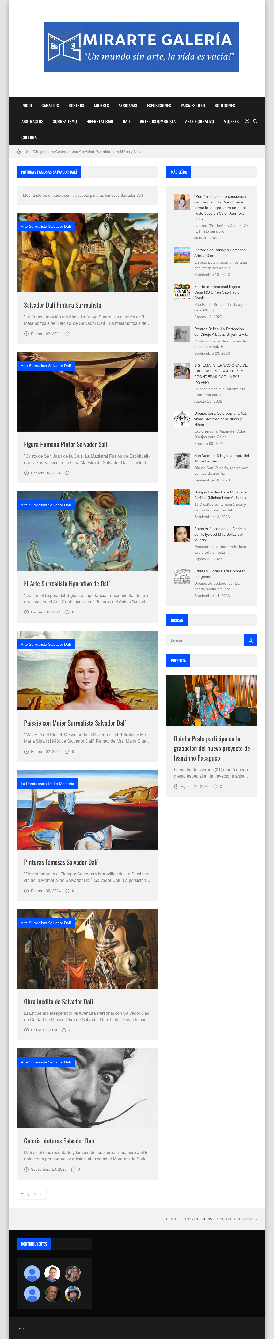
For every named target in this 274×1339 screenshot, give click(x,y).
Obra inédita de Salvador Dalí (58, 1001)
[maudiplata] (73, 1294)
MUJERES (101, 105)
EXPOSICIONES (159, 105)
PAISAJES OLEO (193, 105)
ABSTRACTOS (32, 121)
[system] (247, 121)
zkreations (202, 1219)
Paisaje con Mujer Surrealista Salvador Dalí (75, 722)
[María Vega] (32, 1294)
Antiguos (28, 1193)
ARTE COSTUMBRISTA (158, 121)
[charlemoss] (52, 1294)
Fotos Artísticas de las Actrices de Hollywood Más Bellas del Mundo (220, 534)
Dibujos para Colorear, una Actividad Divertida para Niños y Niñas (88, 151)
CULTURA (29, 137)
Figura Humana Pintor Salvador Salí (65, 444)
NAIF (126, 121)
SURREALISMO (65, 121)
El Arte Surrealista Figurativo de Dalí (67, 583)
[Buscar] (255, 121)
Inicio (21, 1328)
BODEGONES (225, 105)
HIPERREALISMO (99, 121)
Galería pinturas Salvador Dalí (59, 1140)
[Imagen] (87, 252)
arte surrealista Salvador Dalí (46, 226)
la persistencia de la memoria (47, 783)
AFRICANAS (128, 105)
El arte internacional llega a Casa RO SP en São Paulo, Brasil (217, 292)
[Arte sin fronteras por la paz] (52, 1273)
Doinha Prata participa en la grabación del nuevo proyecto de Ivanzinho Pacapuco (212, 748)
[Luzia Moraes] (73, 1273)
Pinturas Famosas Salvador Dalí (60, 862)
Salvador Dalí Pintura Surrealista (62, 305)
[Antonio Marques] (32, 1273)
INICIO (26, 105)
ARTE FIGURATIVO (199, 121)
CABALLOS (50, 105)
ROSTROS (76, 105)
